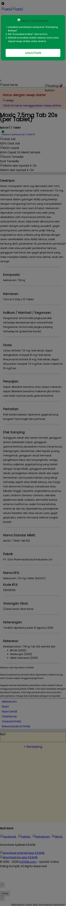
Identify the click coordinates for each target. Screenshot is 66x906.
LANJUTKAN (33, 53)
